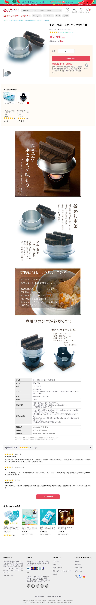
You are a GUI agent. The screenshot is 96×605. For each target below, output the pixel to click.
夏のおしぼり (37, 16)
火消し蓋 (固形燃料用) (40, 430)
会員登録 (16, 5)
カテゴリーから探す (11, 16)
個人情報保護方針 (39, 596)
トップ (5, 20)
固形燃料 (65, 16)
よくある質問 (79, 5)
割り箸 (58, 16)
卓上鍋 (46, 20)
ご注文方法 (56, 561)
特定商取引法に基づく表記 (54, 596)
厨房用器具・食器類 (17, 20)
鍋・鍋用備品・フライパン (33, 20)
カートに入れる (71, 58)
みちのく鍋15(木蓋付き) (40, 427)
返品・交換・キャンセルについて (62, 571)
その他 (55, 574)
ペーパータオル (48, 16)
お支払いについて (58, 567)
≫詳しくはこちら (8, 575)
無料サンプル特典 (58, 5)
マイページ (78, 564)
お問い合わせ (89, 5)
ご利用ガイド (69, 5)
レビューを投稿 (48, 496)
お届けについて (57, 564)
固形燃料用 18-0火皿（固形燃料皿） (44, 433)
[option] (25, 44)
